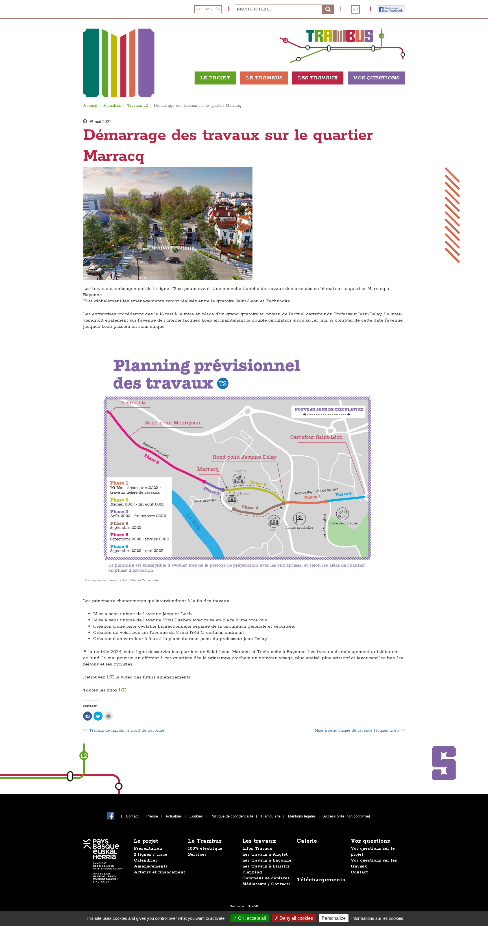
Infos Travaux (257, 848)
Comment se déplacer (265, 878)
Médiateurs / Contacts (266, 884)
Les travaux (318, 78)
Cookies (196, 816)
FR (355, 9)
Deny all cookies (295, 918)
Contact (132, 816)
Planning (252, 872)
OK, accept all (251, 918)
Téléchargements (321, 879)
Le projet (215, 78)
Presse (152, 816)
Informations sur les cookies (377, 918)
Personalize (334, 918)
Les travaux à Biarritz (265, 866)
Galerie (307, 841)
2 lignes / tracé (150, 854)
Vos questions (370, 841)
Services (197, 854)
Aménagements (151, 866)
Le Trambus (264, 78)
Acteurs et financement (159, 872)
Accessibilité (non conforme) (346, 816)
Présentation (148, 848)
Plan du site (270, 816)
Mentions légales (302, 816)
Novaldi (253, 906)
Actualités (208, 9)
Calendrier (145, 860)
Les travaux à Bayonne (266, 860)
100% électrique (205, 848)
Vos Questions (376, 78)
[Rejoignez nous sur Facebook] (391, 9)
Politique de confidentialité (231, 816)
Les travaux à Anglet (265, 854)
